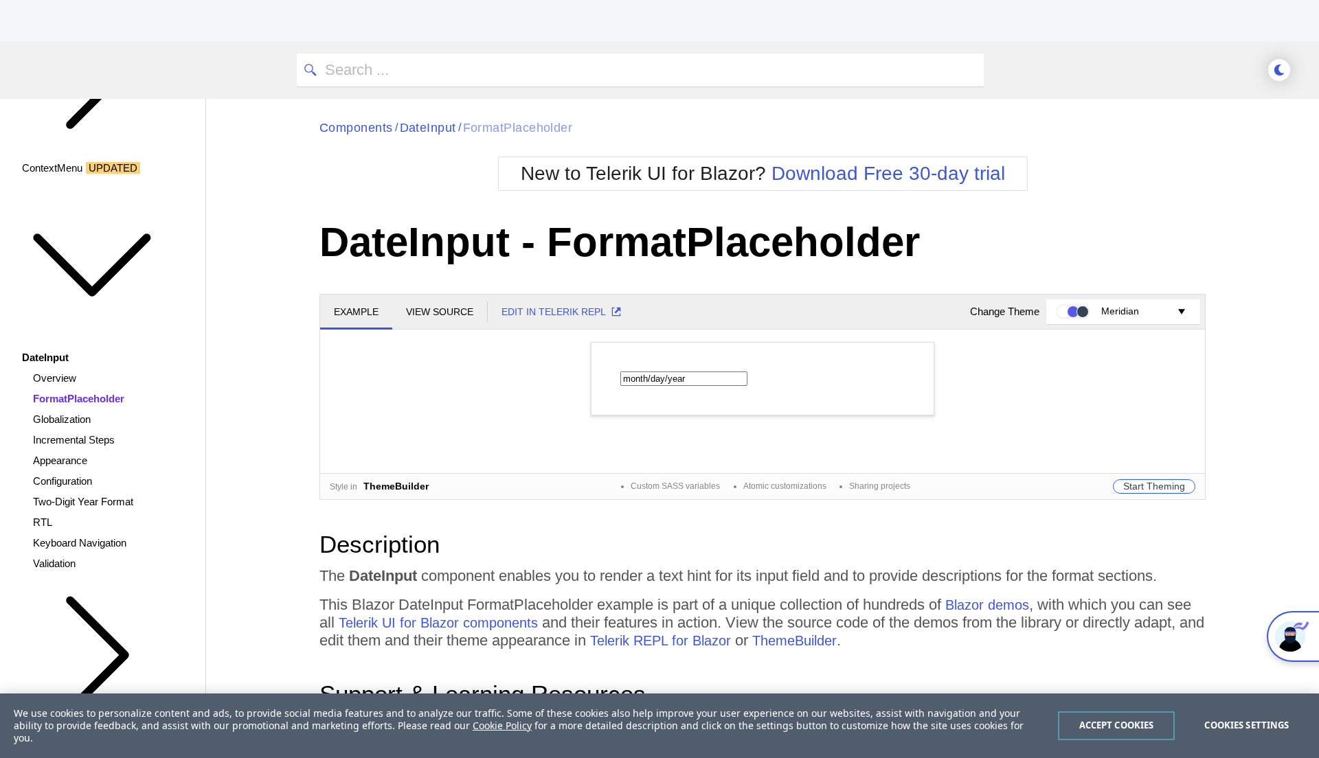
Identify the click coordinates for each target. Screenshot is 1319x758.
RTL (42, 522)
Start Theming (1154, 486)
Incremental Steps (74, 440)
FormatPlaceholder (78, 398)
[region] (659, 725)
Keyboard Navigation (79, 543)
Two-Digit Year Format (83, 501)
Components (356, 128)
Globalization (62, 419)
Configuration (62, 481)
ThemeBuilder (794, 640)
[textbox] (683, 378)
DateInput (428, 128)
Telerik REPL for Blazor (660, 640)
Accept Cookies (1116, 725)
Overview (54, 378)
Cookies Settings (1246, 725)
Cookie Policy (502, 725)
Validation (54, 563)
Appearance (60, 460)
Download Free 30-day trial (888, 173)
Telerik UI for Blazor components (438, 622)
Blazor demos (987, 604)
